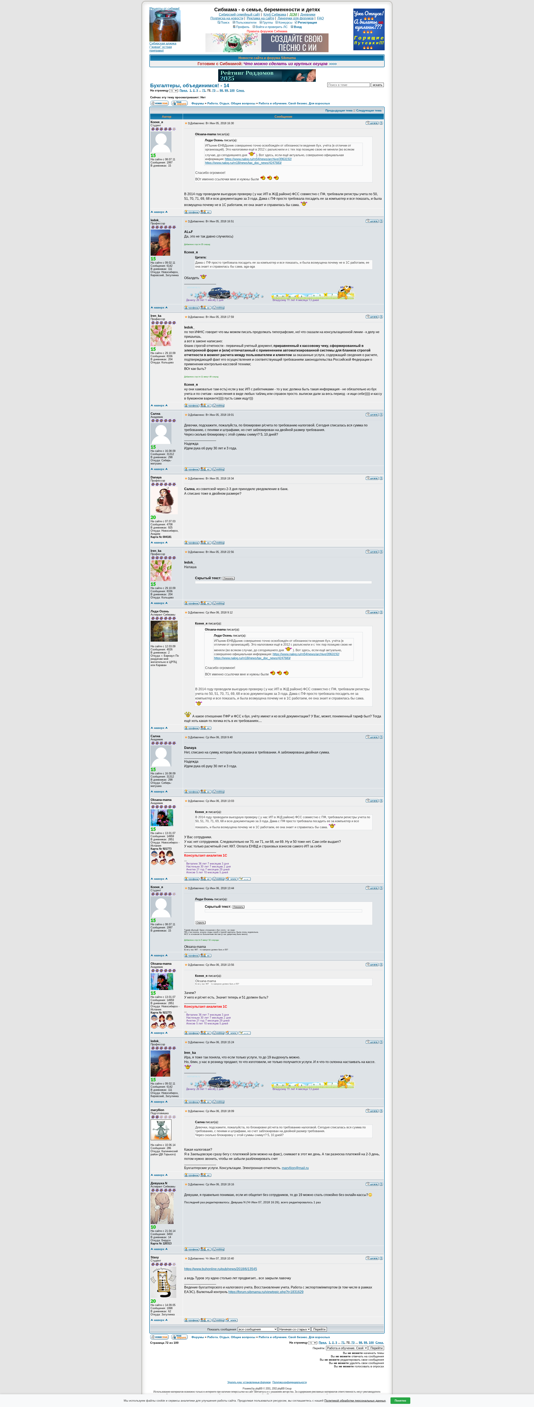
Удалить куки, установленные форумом (249, 1382)
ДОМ (293, 14)
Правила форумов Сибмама (267, 31)
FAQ (320, 18)
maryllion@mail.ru (295, 1168)
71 (203, 90)
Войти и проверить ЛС (272, 27)
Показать (228, 578)
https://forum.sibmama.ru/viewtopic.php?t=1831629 (266, 1292)
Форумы (197, 103)
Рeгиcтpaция (307, 22)
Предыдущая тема (339, 110)
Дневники (307, 14)
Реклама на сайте (260, 18)
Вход (298, 27)
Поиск (225, 22)
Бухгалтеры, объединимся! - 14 (189, 85)
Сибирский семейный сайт (239, 14)
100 (232, 90)
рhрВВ (258, 1388)
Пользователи (246, 22)
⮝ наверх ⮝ (159, 212)
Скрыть (200, 922)
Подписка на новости (226, 18)
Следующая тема (369, 110)
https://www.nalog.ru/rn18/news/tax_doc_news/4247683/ (243, 162)
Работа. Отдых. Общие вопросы (231, 103)
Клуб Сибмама (274, 14)
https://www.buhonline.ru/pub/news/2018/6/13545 (220, 1269)
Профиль (242, 27)
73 (213, 90)
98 (221, 90)
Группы (268, 22)
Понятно (400, 1400)
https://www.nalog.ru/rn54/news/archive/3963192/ (258, 159)
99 (226, 90)
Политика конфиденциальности (289, 1382)
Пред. (184, 90)
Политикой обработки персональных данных (355, 1400)
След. (240, 90)
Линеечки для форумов (296, 18)
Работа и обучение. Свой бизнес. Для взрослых (294, 103)
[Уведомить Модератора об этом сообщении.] (381, 123)
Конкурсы (285, 22)
